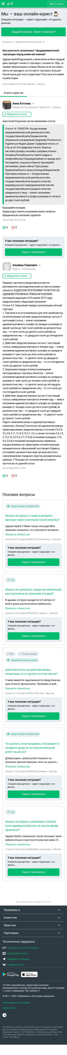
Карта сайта (8, 1008)
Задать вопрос (56, 4)
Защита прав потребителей (25, 506)
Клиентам (10, 917)
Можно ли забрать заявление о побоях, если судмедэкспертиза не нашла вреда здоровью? (31, 825)
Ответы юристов (13, 92)
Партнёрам (11, 933)
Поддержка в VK (15, 964)
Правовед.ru (12, 910)
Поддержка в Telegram (18, 959)
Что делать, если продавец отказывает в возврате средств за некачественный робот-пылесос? (32, 747)
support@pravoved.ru (17, 953)
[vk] (4, 1015)
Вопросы (7, 42)
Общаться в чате (17, 114)
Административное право (28, 42)
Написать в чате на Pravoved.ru (23, 947)
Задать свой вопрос (33, 252)
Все (12, 580)
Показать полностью (17, 534)
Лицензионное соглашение (16, 1002)
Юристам (10, 925)
